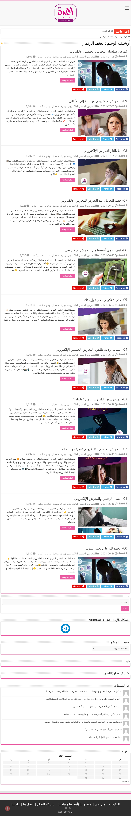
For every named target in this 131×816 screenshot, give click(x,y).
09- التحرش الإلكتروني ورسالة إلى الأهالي (98, 101)
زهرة (63, 56)
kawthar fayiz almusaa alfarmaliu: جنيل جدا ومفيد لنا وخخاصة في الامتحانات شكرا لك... (84, 699)
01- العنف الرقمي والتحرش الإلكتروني (100, 499)
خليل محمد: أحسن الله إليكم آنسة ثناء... (105, 737)
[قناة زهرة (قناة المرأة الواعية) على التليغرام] (66, 808)
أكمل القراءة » (67, 80)
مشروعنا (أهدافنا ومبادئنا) (75, 804)
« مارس (125, 781)
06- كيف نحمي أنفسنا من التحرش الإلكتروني (96, 250)
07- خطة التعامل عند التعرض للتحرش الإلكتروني (94, 200)
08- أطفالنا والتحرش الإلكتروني (105, 151)
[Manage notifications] (7, 808)
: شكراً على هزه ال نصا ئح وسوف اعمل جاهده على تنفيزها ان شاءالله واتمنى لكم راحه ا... (83, 691)
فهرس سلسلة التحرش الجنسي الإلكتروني (98, 51)
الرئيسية (124, 36)
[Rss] (70, 808)
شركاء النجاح (45, 804)
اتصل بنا (28, 804)
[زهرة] (65, 12)
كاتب (40, 56)
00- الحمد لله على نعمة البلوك (106, 548)
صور (40, 205)
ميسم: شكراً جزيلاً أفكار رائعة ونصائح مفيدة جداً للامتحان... (97, 706)
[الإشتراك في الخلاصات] (2, 43)
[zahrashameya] (65, 628)
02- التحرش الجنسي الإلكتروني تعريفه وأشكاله (94, 449)
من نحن (100, 804)
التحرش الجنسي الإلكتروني (81, 56)
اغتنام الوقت (107, 31)
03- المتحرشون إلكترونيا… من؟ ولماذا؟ (100, 399)
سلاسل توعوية (51, 56)
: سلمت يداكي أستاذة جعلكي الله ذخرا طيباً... (102, 729)
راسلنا (15, 804)
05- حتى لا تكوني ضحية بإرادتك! (105, 300)
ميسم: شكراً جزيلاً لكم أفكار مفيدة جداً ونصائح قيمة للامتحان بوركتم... (92, 714)
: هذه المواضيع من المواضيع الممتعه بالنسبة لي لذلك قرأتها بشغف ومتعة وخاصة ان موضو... (82, 722)
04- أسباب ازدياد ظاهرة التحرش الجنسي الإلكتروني (91, 350)
